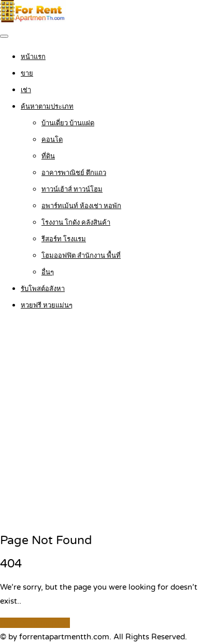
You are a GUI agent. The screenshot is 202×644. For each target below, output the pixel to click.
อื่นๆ (47, 272)
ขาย (27, 73)
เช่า (26, 90)
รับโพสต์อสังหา (43, 289)
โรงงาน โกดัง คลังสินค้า (75, 222)
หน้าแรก (33, 57)
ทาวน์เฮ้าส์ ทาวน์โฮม (72, 189)
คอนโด (52, 140)
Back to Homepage (35, 622)
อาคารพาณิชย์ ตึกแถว (73, 173)
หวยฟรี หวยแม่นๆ (47, 305)
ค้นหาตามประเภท (47, 107)
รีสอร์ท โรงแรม (63, 239)
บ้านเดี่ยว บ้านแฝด (67, 123)
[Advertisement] (101, 422)
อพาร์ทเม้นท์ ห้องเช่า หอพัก (81, 206)
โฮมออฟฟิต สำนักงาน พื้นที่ (81, 256)
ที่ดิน (48, 156)
